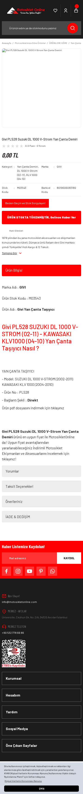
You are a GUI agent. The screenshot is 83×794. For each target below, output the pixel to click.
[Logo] (25, 11)
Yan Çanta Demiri (27, 166)
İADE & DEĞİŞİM (18, 517)
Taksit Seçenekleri (19, 486)
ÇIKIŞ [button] (41, 788)
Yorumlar (12, 471)
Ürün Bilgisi (14, 270)
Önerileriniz (14, 501)
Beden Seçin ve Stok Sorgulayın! (25, 203)
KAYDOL (69, 558)
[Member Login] (66, 10)
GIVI (59, 166)
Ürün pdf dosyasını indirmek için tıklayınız (33, 408)
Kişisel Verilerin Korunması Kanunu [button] (23, 781)
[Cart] (76, 10)
